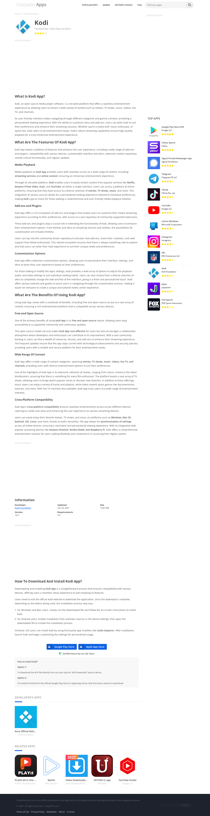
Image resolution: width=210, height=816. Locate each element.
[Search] (190, 5)
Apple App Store (95, 646)
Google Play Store (64, 646)
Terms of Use (22, 811)
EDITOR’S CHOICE (123, 4)
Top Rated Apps (30, 13)
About (62, 811)
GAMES (106, 4)
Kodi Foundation (23, 507)
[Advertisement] (79, 65)
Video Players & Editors (60, 28)
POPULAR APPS (90, 4)
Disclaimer (52, 811)
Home (18, 13)
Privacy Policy (37, 811)
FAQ (139, 4)
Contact (71, 811)
